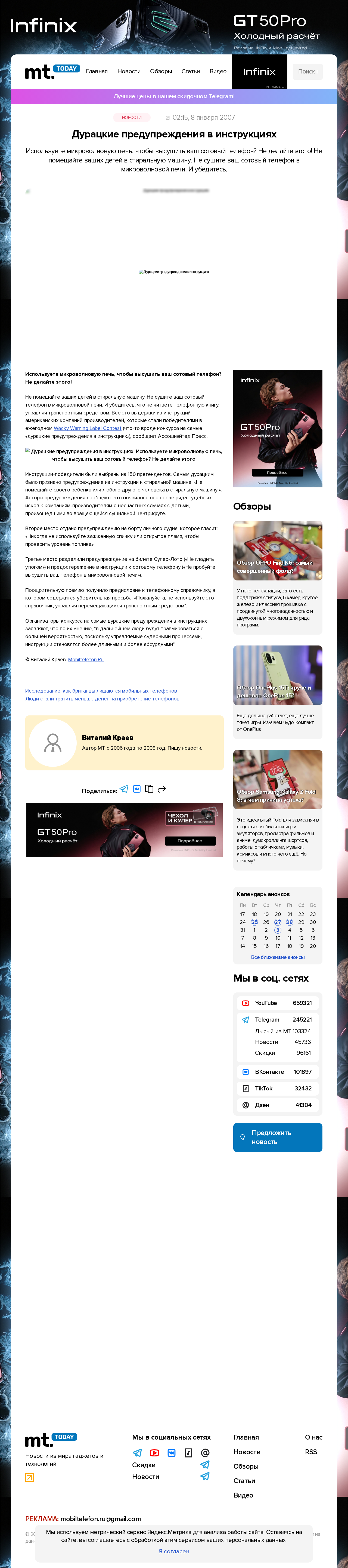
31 (242, 930)
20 (278, 914)
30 (313, 922)
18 (254, 914)
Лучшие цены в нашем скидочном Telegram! (174, 96)
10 (278, 938)
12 (301, 938)
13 (313, 938)
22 (301, 914)
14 (242, 946)
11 (289, 938)
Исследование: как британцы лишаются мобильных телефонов (101, 691)
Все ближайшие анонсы (277, 957)
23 (313, 914)
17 (242, 914)
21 (289, 914)
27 (278, 922)
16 (266, 946)
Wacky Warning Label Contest (88, 428)
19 (266, 914)
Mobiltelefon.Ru (86, 659)
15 (254, 946)
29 (301, 922)
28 (289, 922)
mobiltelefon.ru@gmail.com (100, 1519)
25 (254, 922)
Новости (131, 117)
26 (266, 922)
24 (243, 922)
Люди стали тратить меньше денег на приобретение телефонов (102, 699)
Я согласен (174, 1551)
